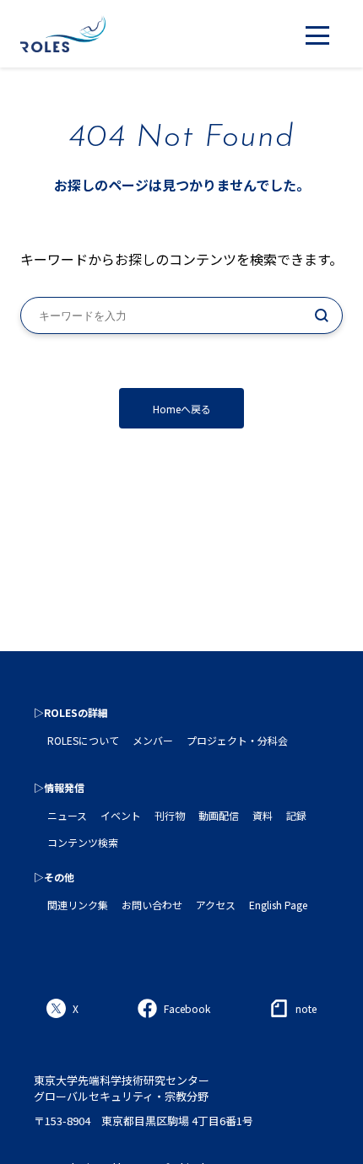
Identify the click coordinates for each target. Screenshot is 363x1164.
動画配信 (218, 815)
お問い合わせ (152, 904)
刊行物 (169, 815)
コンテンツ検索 (82, 842)
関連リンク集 (77, 904)
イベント (120, 815)
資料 (262, 815)
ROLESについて (83, 740)
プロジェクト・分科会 (237, 740)
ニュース (67, 815)
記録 (296, 815)
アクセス (216, 904)
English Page (278, 904)
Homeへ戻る (182, 408)
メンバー (153, 740)
